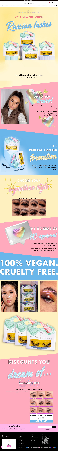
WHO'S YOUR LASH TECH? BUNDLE (41, 415)
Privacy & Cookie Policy (22, 445)
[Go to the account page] (54, 6)
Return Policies (21, 440)
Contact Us (20, 436)
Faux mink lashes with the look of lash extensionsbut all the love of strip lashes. (29, 75)
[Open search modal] (2, 6)
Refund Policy (21, 442)
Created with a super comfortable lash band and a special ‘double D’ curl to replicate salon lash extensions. (44, 167)
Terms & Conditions (21, 443)
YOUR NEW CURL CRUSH (29, 17)
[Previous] (21, 0)
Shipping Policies (21, 439)
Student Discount (33, 442)
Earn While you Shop (34, 439)
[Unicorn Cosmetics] (29, 4)
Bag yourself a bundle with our (29, 389)
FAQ (19, 437)
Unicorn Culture (33, 440)
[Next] (36, 0)
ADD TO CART (41, 421)
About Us (32, 436)
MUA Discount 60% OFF (34, 437)
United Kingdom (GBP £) (53, 2)
